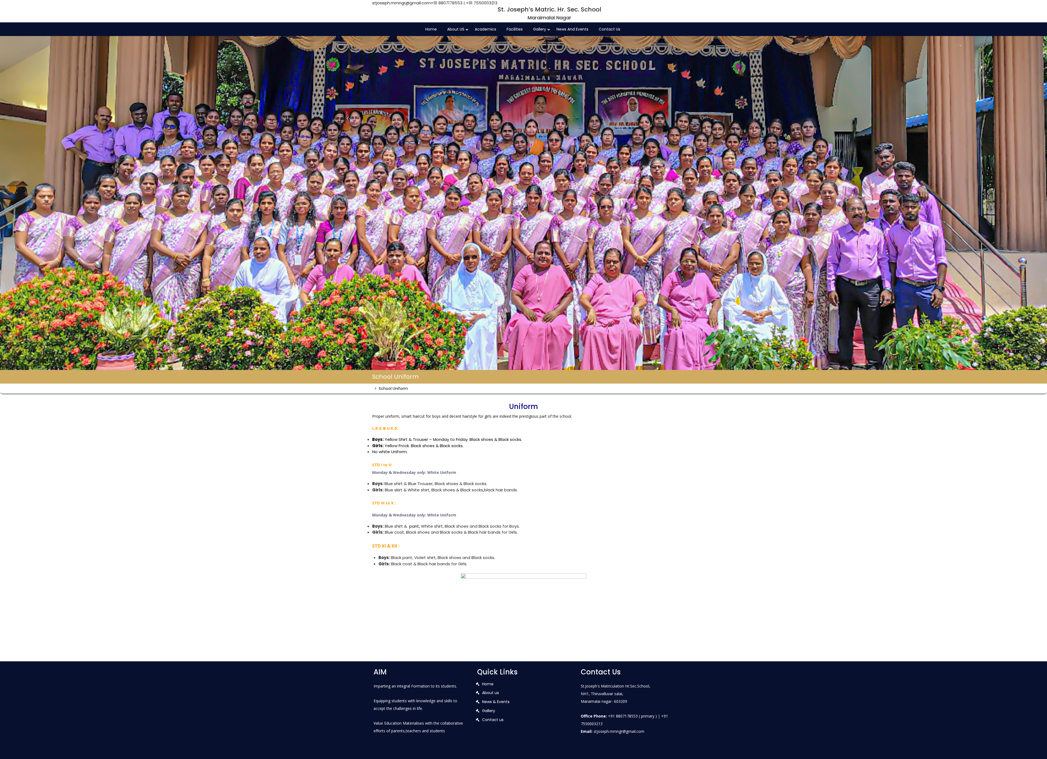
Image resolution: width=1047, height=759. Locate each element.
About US (455, 29)
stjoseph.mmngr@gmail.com (401, 3)
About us (490, 692)
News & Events (496, 701)
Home (431, 29)
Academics (485, 29)
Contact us (609, 29)
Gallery (539, 29)
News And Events (572, 29)
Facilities (515, 29)
